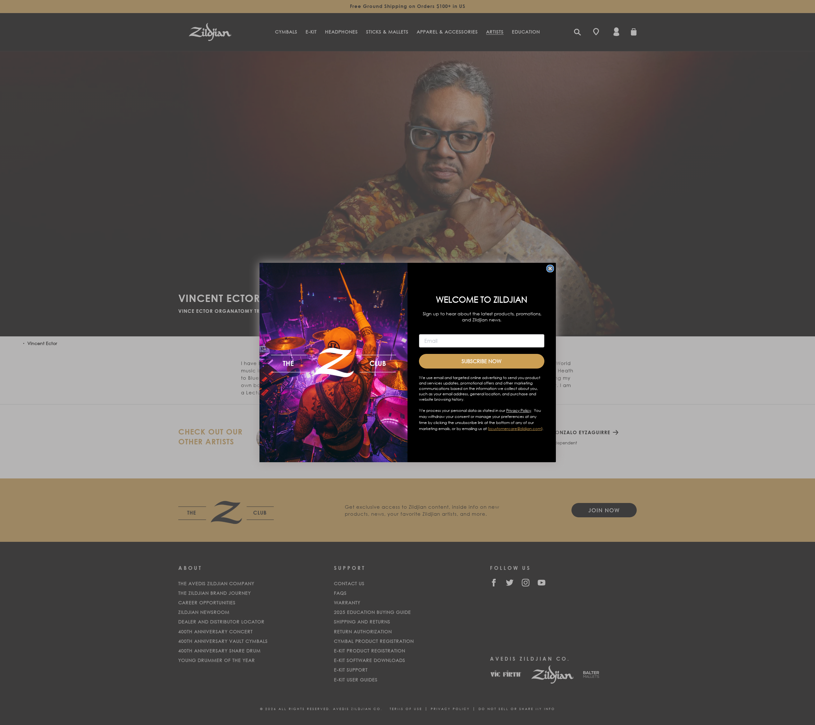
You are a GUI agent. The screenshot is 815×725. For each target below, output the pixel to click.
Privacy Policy (518, 410)
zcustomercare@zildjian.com (515, 428)
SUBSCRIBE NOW (481, 361)
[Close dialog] (550, 268)
